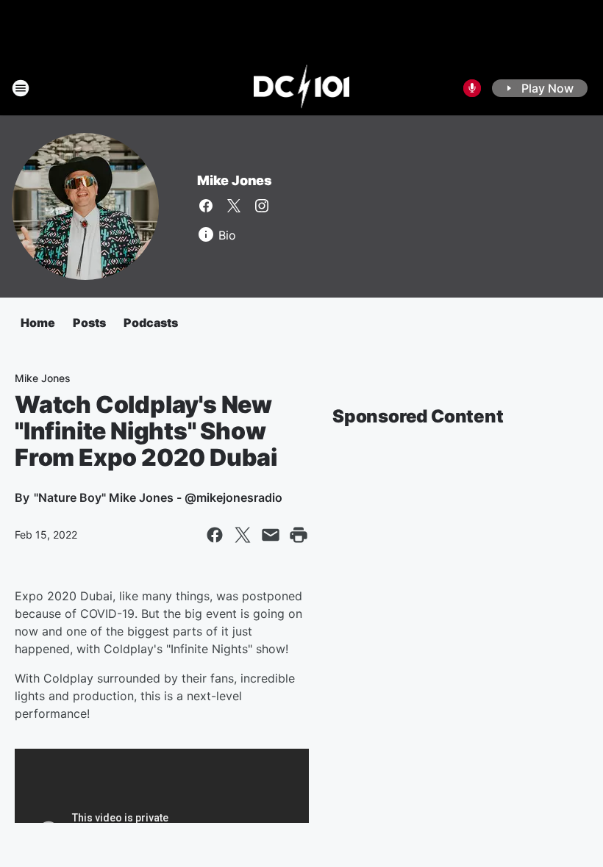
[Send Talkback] (472, 88)
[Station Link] (302, 88)
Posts (89, 322)
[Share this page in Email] (270, 535)
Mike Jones (234, 180)
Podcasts (151, 322)
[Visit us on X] (234, 206)
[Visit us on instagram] (262, 206)
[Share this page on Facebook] (214, 535)
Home (38, 322)
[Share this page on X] (242, 535)
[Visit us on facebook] (206, 206)
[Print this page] (298, 535)
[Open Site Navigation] (20, 88)
